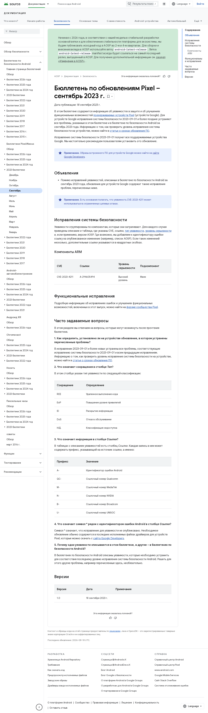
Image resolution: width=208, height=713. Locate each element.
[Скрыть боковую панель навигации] (39, 707)
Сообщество (82, 702)
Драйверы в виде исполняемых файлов (68, 685)
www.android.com (164, 670)
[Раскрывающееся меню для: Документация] (49, 4)
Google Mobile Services (167, 675)
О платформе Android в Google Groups (121, 680)
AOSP (57, 76)
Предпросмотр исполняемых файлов (67, 675)
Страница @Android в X (113, 659)
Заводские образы (57, 680)
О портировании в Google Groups (118, 690)
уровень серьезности (158, 231)
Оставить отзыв (58, 708)
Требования (54, 664)
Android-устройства (146, 20)
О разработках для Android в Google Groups (124, 685)
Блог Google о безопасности (116, 675)
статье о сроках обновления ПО (129, 131)
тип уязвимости (134, 231)
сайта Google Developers (108, 538)
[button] (19, 51)
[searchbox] (22, 31)
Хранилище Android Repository (64, 659)
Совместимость (116, 20)
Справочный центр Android (169, 659)
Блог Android (108, 670)
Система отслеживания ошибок (171, 685)
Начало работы (36, 20)
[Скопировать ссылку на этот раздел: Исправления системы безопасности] (130, 220)
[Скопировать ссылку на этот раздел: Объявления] (81, 173)
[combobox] (142, 4)
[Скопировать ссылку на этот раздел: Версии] (72, 577)
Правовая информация (105, 702)
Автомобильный (176, 20)
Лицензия (126, 702)
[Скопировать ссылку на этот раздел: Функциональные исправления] (118, 296)
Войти (200, 3)
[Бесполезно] (169, 76)
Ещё (196, 20)
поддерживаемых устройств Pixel (113, 115)
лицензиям (114, 631)
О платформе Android (60, 702)
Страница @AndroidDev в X (115, 664)
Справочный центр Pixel (167, 664)
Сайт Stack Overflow (165, 680)
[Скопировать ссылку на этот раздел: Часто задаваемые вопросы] (112, 321)
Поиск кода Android (69, 3)
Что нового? (11, 20)
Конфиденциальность (147, 702)
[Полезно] (164, 76)
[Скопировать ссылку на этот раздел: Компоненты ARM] (85, 252)
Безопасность (62, 20)
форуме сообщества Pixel (142, 307)
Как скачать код (56, 670)
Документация (36, 3)
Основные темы (88, 20)
